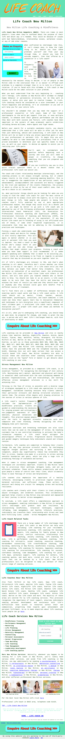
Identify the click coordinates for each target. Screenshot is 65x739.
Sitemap (3, 723)
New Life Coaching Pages (14, 723)
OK (42, 738)
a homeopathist (16, 675)
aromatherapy (43, 675)
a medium (52, 666)
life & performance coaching (23, 539)
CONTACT (51, 16)
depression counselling (49, 663)
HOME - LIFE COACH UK (32, 716)
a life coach (32, 434)
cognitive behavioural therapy (23, 670)
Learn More (34, 738)
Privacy (62, 723)
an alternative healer (23, 666)
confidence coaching (11, 553)
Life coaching (8, 333)
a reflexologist (17, 663)
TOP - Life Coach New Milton (14, 705)
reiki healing (16, 668)
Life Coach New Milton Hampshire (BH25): (21, 32)
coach (24, 144)
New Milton (39, 333)
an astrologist (48, 668)
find (10, 582)
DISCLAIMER (58, 16)
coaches (50, 120)
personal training (48, 673)
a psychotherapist (48, 661)
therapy (11, 96)
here (22, 611)
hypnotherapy (19, 673)
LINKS (39, 16)
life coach (43, 59)
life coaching (8, 360)
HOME (34, 16)
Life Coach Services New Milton (22, 616)
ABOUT (45, 16)
